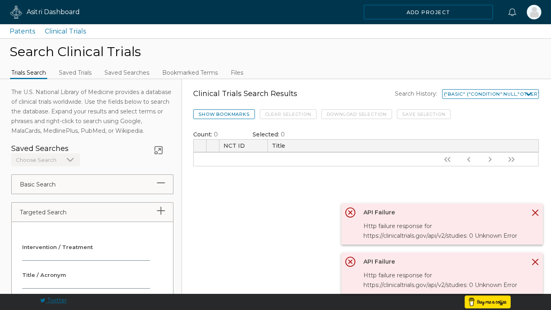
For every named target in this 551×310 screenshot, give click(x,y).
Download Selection (357, 114)
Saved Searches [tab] (126, 72)
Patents (22, 31)
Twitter (56, 300)
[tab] (161, 183)
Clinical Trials (65, 31)
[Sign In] (534, 12)
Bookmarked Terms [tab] (190, 72)
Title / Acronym (44, 275)
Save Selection (423, 114)
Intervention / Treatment (57, 247)
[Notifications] (512, 12)
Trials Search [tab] (28, 72)
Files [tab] (237, 72)
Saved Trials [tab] (75, 72)
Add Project (429, 12)
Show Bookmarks (223, 114)
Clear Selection (288, 114)
